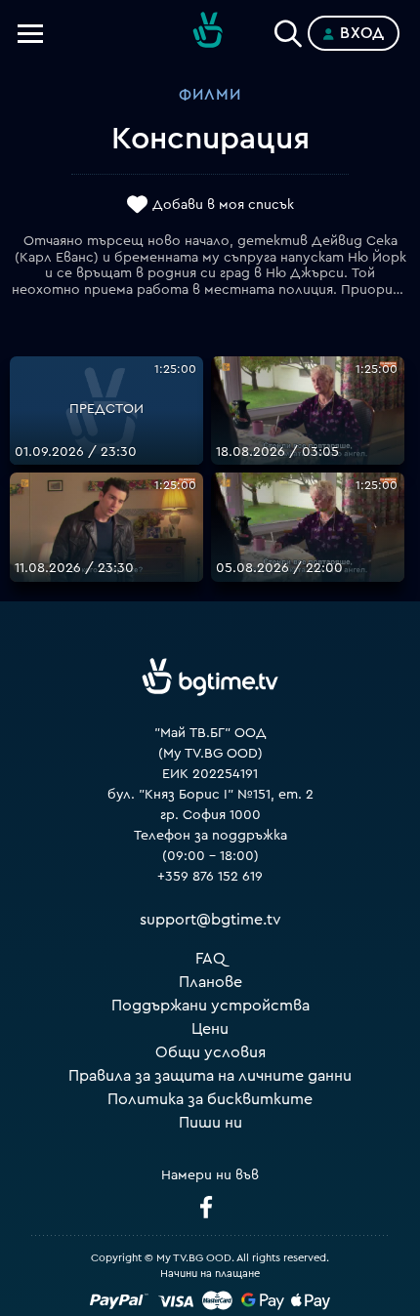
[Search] (288, 29)
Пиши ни (210, 1123)
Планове (210, 982)
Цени (210, 1029)
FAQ (210, 958)
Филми (210, 95)
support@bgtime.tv (210, 919)
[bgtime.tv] (210, 677)
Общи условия (210, 1052)
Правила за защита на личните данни (210, 1076)
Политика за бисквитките (210, 1099)
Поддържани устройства (210, 1005)
